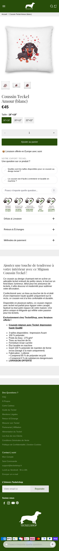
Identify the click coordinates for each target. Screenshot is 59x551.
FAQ (4, 397)
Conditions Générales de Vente (15, 440)
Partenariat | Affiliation (11, 427)
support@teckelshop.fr (12, 466)
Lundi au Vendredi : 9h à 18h (14, 470)
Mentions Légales (10, 414)
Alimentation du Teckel (12, 432)
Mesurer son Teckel (10, 423)
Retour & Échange (10, 419)
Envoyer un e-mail (10, 474)
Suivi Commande (9, 461)
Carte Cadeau (8, 406)
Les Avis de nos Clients (12, 436)
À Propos (6, 401)
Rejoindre (39, 489)
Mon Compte (7, 457)
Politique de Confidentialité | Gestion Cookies (21, 445)
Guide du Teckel (9, 410)
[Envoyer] (52, 544)
